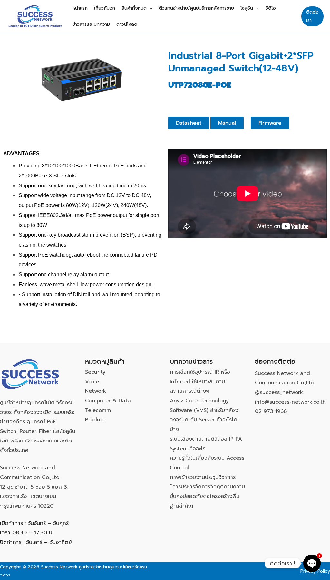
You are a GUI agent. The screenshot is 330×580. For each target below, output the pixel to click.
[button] (149, 8)
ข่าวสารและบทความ (91, 24)
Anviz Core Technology (199, 400)
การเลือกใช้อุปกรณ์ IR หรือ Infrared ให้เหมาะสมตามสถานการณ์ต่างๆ (200, 381)
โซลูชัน (246, 8)
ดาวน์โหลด (126, 24)
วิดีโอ (271, 8)
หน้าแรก (80, 8)
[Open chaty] (312, 563)
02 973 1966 (271, 411)
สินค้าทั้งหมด (134, 8)
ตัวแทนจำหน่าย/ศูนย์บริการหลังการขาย (196, 8)
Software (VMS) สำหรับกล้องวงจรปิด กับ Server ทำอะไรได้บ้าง (204, 419)
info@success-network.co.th (290, 402)
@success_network (279, 392)
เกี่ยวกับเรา (104, 8)
